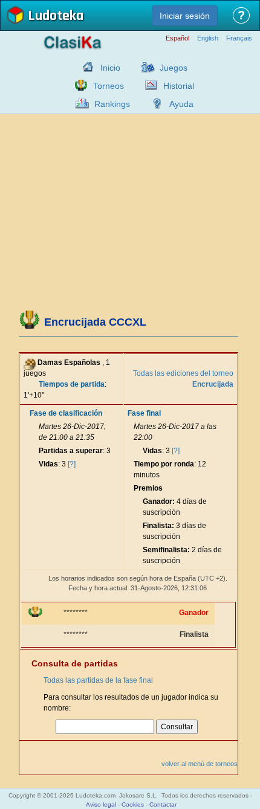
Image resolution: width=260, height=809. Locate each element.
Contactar (163, 804)
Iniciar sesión (185, 16)
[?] (72, 464)
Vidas (48, 464)
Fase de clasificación (66, 413)
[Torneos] (78, 85)
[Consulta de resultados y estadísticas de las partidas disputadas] (148, 85)
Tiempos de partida (72, 384)
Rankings (112, 104)
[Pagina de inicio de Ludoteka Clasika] (85, 67)
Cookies (133, 804)
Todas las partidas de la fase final (98, 680)
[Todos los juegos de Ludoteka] (144, 67)
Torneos (108, 86)
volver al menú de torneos (199, 763)
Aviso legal (101, 804)
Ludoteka (55, 16)
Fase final (144, 413)
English (207, 38)
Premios (148, 488)
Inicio (110, 68)
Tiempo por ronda (164, 464)
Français (239, 38)
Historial (178, 86)
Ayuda (181, 104)
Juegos (173, 68)
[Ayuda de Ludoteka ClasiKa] (154, 103)
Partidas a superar (71, 450)
